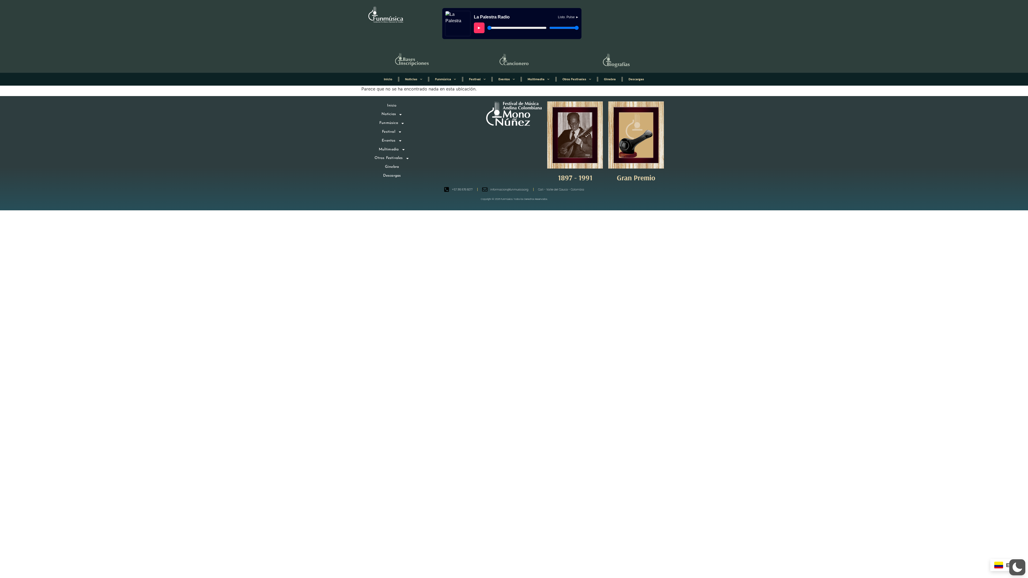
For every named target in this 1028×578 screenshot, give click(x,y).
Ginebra (610, 79)
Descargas (636, 79)
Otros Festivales (574, 79)
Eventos (504, 79)
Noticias (411, 79)
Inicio (388, 79)
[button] (1017, 567)
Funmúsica (443, 79)
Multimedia (536, 79)
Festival (475, 79)
